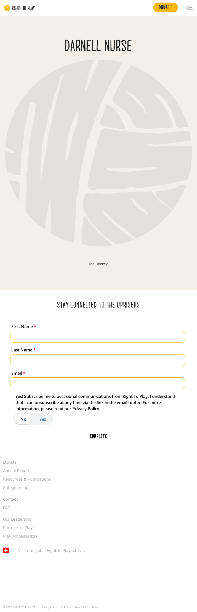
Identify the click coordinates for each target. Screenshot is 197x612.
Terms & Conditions (86, 607)
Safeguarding (15, 487)
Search (146, 8)
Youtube (49, 565)
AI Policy (66, 607)
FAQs (8, 507)
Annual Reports (17, 470)
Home (19, 8)
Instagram (27, 565)
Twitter (98, 255)
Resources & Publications (27, 479)
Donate (10, 462)
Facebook (6, 565)
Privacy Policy (49, 607)
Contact (10, 499)
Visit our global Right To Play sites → (52, 550)
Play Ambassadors (20, 536)
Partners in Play (18, 527)
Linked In (38, 565)
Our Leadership (17, 519)
